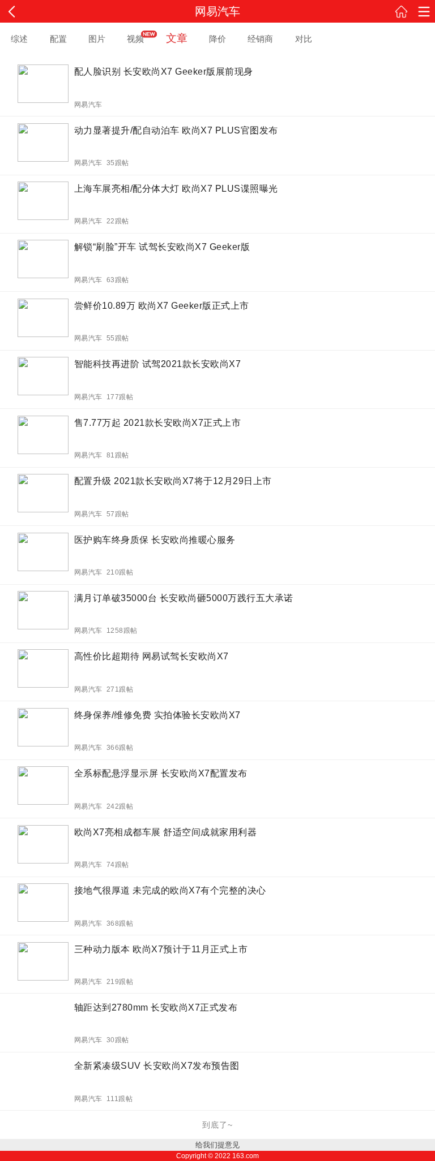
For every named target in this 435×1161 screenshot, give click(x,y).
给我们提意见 (217, 1145)
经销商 (260, 39)
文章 (176, 38)
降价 (217, 39)
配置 (58, 39)
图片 (96, 39)
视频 (135, 39)
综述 (19, 39)
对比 (303, 39)
